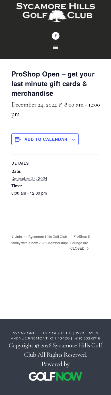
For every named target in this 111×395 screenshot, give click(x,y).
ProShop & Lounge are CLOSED (80, 242)
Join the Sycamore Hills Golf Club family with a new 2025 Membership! (39, 239)
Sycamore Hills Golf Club (56, 15)
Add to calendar (45, 139)
